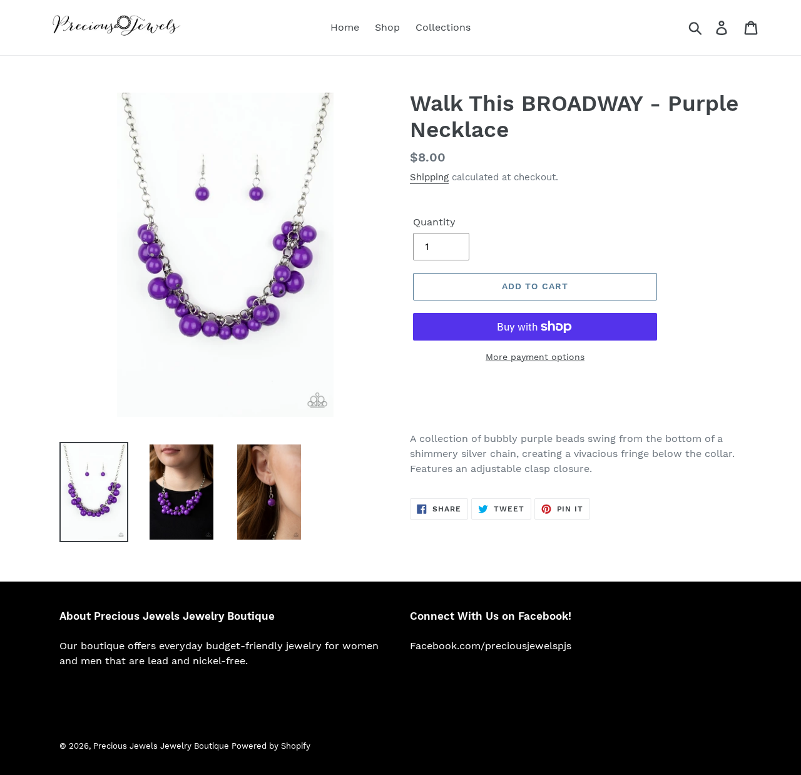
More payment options (535, 357)
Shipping (429, 177)
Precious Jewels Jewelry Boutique (162, 746)
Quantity (434, 222)
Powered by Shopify (271, 746)
